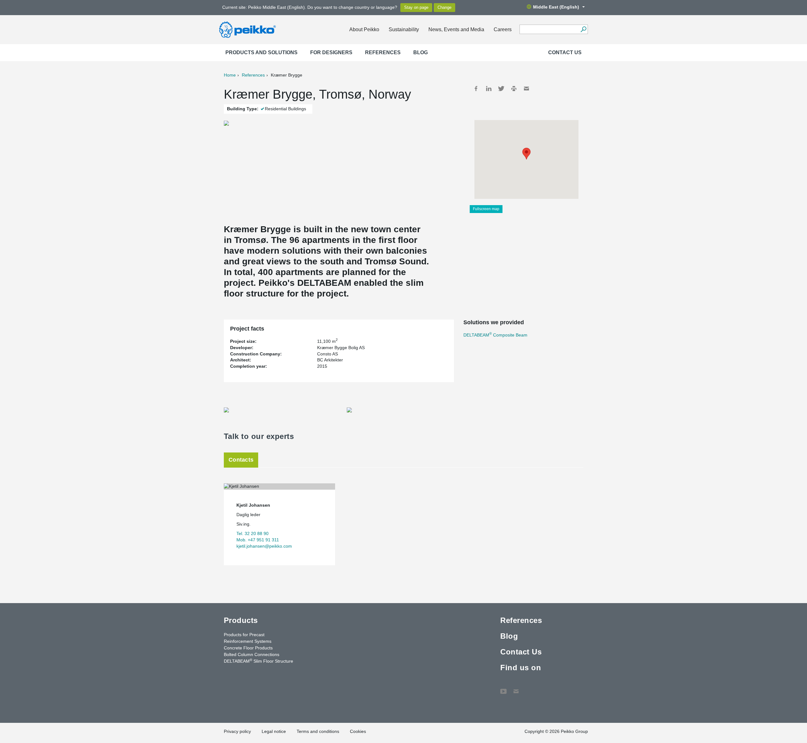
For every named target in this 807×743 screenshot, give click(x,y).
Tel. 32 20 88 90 (252, 533)
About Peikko (364, 29)
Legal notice (274, 731)
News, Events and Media (456, 29)
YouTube (503, 688)
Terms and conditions (318, 731)
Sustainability (404, 29)
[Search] (583, 29)
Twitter (501, 88)
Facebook (476, 88)
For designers (331, 52)
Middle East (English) (556, 6)
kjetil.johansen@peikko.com (264, 546)
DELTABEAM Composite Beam (495, 334)
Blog (420, 52)
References (383, 52)
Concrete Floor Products (248, 647)
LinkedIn (488, 88)
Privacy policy (237, 731)
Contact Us (565, 52)
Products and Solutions (261, 52)
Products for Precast (244, 634)
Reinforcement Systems (247, 641)
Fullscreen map (486, 209)
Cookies (358, 731)
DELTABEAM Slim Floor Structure (258, 661)
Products (241, 620)
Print (514, 88)
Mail (526, 88)
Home (230, 75)
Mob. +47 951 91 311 (257, 539)
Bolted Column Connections (251, 654)
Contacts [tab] (241, 460)
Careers (503, 29)
